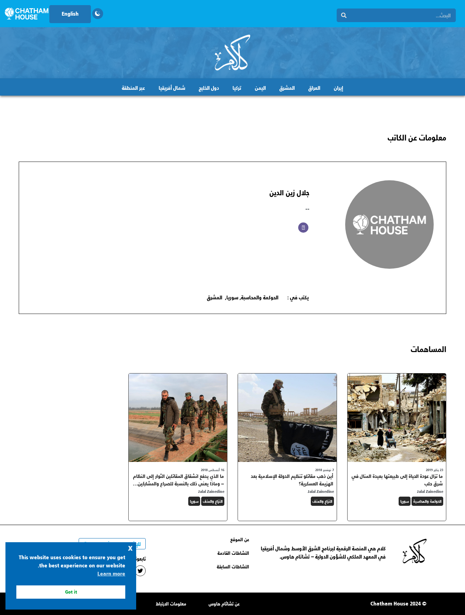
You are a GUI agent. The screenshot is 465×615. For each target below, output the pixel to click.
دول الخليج (209, 87)
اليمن (260, 87)
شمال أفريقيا (172, 87)
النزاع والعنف (322, 501)
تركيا (237, 87)
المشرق (287, 87)
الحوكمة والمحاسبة (259, 297)
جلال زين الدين (289, 192)
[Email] (303, 227)
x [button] (130, 547)
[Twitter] (140, 570)
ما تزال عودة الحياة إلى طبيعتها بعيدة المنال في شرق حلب (397, 479)
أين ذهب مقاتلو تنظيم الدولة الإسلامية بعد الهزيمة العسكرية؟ (292, 479)
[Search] (344, 15)
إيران (338, 87)
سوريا (232, 297)
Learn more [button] (111, 573)
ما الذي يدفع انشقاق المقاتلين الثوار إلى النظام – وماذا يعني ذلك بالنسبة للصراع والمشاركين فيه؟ (178, 483)
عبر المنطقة (133, 87)
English (70, 13)
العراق (314, 87)
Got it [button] (71, 591)
